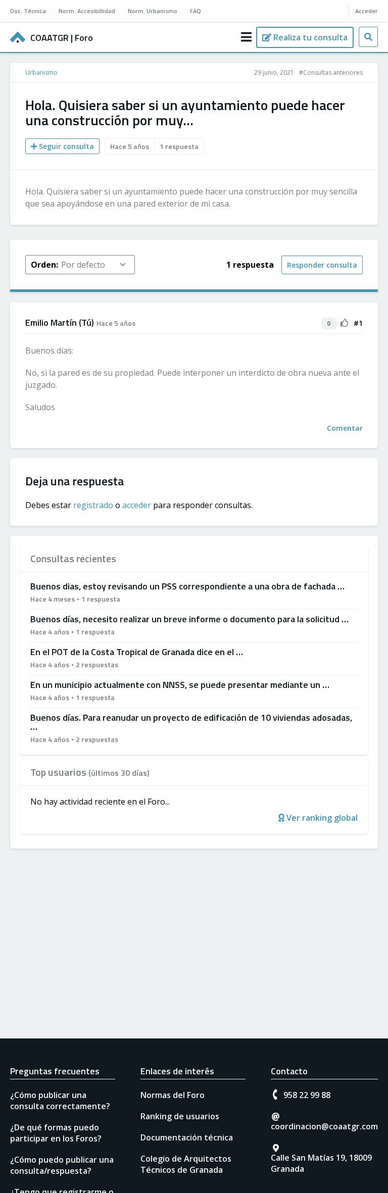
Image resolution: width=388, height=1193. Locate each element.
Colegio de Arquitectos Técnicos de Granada (185, 1164)
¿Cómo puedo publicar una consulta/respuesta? (62, 1165)
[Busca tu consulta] (368, 37)
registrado (93, 505)
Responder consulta (322, 265)
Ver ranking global (321, 817)
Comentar (345, 428)
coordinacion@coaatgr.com (324, 1126)
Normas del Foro (172, 1095)
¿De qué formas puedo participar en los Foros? (56, 1133)
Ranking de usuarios (179, 1116)
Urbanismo (41, 72)
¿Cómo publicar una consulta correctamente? (60, 1100)
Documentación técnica (186, 1137)
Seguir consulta (65, 146)
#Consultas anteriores (331, 72)
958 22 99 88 (306, 1095)
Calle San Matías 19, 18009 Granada (321, 1163)
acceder (136, 505)
